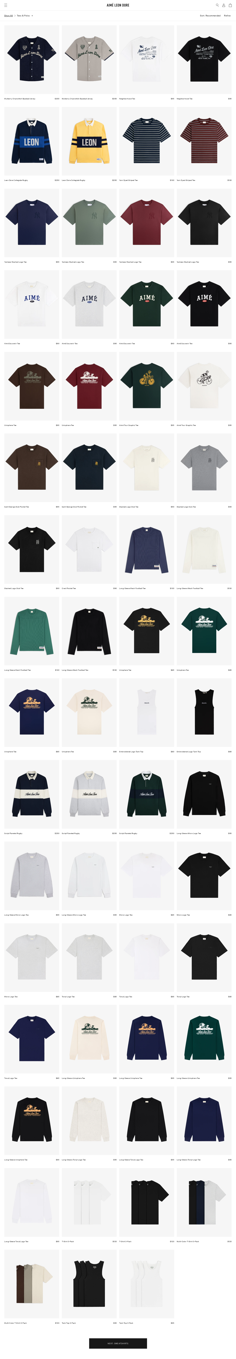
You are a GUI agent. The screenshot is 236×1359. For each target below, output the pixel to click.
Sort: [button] (210, 16)
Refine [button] (227, 15)
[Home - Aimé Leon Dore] (118, 5)
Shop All (8, 16)
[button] (5, 5)
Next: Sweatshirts (118, 1343)
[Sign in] (223, 5)
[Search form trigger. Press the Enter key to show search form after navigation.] (217, 5)
